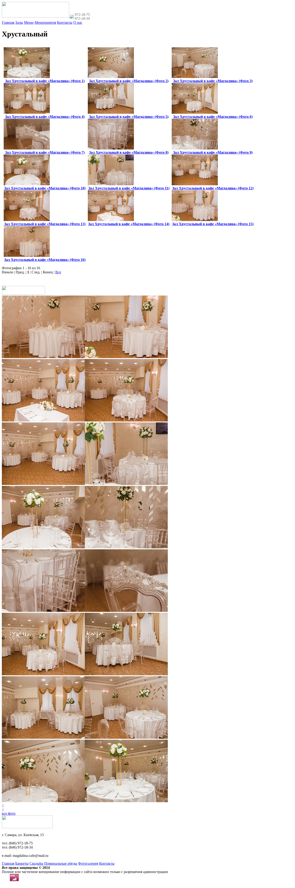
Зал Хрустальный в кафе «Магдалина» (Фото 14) (128, 224)
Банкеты (22, 863)
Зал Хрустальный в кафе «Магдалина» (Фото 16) (45, 260)
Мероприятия (45, 22)
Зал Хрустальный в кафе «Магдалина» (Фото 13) (45, 224)
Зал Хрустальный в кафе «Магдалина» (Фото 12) (213, 188)
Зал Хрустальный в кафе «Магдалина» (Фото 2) (128, 81)
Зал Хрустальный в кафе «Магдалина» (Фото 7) (45, 152)
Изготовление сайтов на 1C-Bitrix (28, 884)
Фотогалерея (88, 863)
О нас (77, 22)
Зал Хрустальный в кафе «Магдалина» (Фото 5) (128, 117)
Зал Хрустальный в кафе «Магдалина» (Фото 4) (45, 117)
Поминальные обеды (60, 863)
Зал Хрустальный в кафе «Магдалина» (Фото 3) (213, 81)
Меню (29, 22)
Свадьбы (36, 863)
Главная (8, 22)
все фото (8, 813)
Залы (19, 22)
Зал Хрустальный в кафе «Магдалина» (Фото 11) (128, 188)
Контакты (64, 22)
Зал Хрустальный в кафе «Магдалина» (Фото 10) (45, 188)
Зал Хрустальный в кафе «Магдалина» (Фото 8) (128, 152)
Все (58, 272)
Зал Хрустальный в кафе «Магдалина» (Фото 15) (213, 224)
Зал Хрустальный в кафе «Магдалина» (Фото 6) (213, 117)
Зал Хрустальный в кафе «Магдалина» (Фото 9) (213, 152)
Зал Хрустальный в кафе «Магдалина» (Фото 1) (45, 81)
